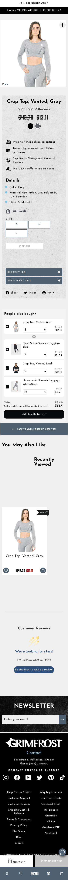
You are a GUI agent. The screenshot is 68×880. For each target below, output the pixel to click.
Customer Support (19, 798)
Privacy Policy (19, 825)
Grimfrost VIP (51, 827)
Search (19, 843)
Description (17, 271)
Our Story (19, 831)
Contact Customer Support (34, 770)
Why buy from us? (51, 792)
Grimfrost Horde (51, 798)
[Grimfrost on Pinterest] (51, 777)
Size (9, 219)
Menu (35, 873)
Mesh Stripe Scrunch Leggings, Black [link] (42, 345)
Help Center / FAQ (19, 792)
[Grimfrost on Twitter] (39, 777)
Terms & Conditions (19, 819)
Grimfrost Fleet (51, 804)
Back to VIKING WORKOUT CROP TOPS (37, 429)
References (51, 810)
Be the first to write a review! (34, 669)
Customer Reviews (19, 804)
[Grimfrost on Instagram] (5, 777)
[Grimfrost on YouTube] (28, 777)
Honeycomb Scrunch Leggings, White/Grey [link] (41, 382)
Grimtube (51, 815)
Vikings (51, 821)
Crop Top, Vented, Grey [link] (37, 322)
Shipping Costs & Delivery (18, 812)
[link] (16, 326)
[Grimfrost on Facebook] (17, 777)
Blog (19, 837)
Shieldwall (51, 833)
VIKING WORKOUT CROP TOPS (38, 10)
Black (30, 126)
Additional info (20, 280)
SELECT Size (19, 862)
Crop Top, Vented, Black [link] (38, 363)
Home (10, 10)
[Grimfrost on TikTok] (62, 777)
